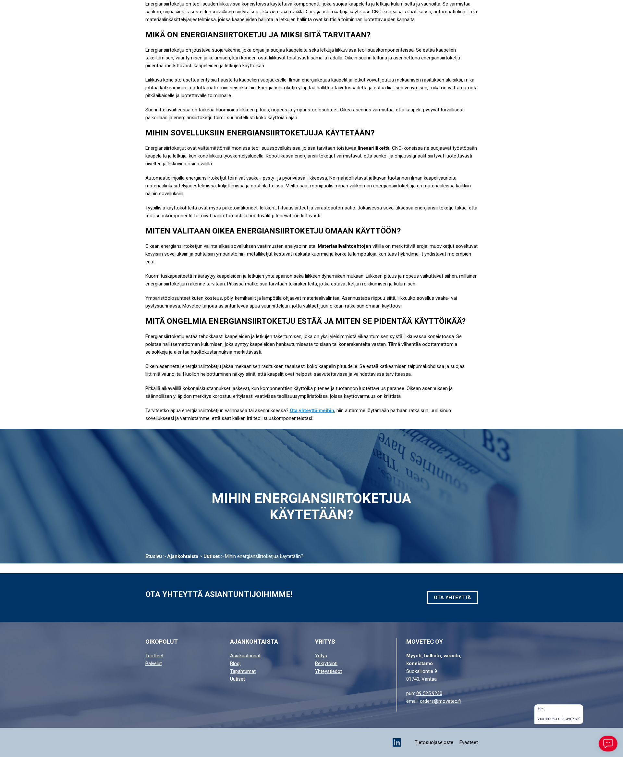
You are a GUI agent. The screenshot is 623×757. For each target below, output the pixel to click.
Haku (515, 11)
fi (599, 11)
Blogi (235, 663)
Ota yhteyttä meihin (312, 410)
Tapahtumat (243, 671)
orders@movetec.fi (440, 701)
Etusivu (153, 556)
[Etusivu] (44, 11)
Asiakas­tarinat (268, 10)
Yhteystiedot (395, 10)
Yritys (354, 10)
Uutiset (211, 556)
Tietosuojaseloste (434, 742)
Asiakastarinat (245, 656)
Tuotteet (181, 10)
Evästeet (468, 742)
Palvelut (220, 10)
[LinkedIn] (397, 742)
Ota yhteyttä (563, 10)
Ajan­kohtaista (317, 10)
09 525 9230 (429, 693)
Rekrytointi (326, 663)
